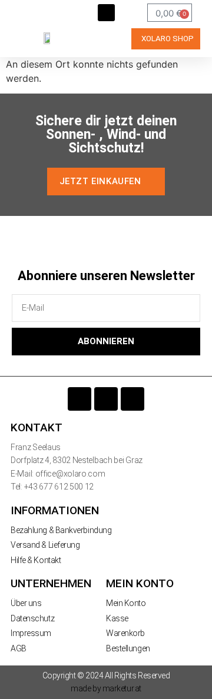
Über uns (26, 603)
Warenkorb (125, 633)
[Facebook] (79, 399)
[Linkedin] (132, 399)
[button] (106, 12)
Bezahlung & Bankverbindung (61, 530)
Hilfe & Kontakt (36, 560)
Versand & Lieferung (45, 545)
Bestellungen (128, 648)
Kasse (117, 618)
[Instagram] (106, 399)
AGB (18, 648)
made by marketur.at (106, 688)
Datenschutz (32, 618)
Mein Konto (126, 603)
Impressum (31, 633)
